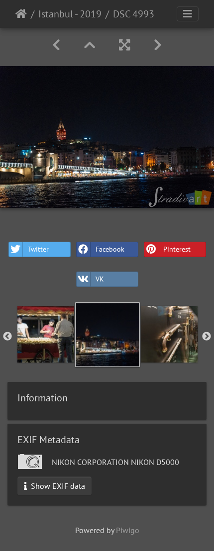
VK (100, 279)
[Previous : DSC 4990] (56, 45)
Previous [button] (7, 337)
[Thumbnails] (89, 45)
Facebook (110, 249)
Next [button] (207, 337)
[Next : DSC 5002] (158, 45)
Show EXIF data (57, 486)
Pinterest (177, 249)
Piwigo (127, 530)
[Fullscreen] (124, 45)
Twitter (38, 249)
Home (21, 13)
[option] (46, 334)
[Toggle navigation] (188, 13)
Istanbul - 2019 (70, 13)
